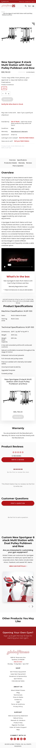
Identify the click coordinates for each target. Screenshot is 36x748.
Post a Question (18, 166)
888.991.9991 (6, 1)
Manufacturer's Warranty (19, 131)
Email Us (14, 134)
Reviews (29, 163)
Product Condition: (7, 84)
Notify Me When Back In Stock (12, 104)
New (4, 88)
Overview (12, 160)
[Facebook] (11, 739)
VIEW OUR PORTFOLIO (17, 566)
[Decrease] (3, 93)
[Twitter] (15, 739)
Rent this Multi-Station (26, 138)
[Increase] (8, 93)
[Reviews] (26, 72)
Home (3, 12)
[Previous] (29, 606)
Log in (33, 1)
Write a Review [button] (18, 459)
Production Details (10, 163)
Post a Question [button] (18, 503)
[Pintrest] (24, 739)
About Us (21, 1)
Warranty (21, 163)
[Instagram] (18, 739)
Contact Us (27, 1)
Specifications (22, 160)
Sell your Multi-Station (21, 141)
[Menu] (33, 6)
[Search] (26, 6)
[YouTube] (21, 739)
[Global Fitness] (8, 5)
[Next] (32, 606)
